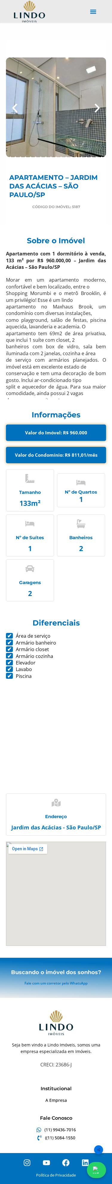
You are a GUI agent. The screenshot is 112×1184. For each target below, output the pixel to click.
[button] (93, 12)
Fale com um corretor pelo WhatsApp (56, 983)
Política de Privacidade (56, 1175)
